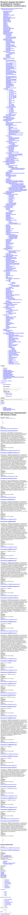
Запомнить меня (8, 393)
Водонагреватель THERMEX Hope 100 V (9, 621)
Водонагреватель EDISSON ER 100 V (8, 499)
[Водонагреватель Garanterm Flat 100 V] (9, 784)
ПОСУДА (5, 379)
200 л (6, 894)
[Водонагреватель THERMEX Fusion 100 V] (9, 630)
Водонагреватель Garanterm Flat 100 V (8, 786)
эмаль (6, 905)
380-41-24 (10, 380)
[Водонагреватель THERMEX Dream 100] (9, 807)
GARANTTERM (7, 883)
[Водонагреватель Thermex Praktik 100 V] (9, 765)
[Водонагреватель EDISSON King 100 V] (9, 692)
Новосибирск (3, 382)
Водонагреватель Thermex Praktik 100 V (9, 767)
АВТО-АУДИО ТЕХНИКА (7, 375)
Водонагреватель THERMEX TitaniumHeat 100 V (10, 452)
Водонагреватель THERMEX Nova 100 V (9, 560)
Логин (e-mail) (6, 388)
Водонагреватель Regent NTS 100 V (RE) (9, 478)
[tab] (14, 877)
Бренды (5, 368)
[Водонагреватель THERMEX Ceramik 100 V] (9, 753)
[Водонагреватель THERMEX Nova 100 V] (9, 558)
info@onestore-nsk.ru (7, 856)
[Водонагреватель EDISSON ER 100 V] (8, 497)
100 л (6, 891)
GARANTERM (7, 882)
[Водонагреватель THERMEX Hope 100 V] (9, 619)
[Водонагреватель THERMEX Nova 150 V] (9, 670)
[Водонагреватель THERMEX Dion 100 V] (9, 681)
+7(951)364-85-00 (4, 380)
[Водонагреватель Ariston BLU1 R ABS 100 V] (9, 595)
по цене (7, 417)
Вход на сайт (6, 391)
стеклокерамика (8, 903)
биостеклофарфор (8, 899)
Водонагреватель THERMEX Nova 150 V (9, 672)
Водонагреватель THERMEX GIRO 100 (8, 521)
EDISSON (6, 881)
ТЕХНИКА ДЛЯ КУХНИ (7, 372)
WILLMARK (7, 887)
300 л (6, 895)
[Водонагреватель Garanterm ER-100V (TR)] (9, 428)
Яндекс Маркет (3, 875)
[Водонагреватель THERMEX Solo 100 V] (9, 715)
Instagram (2, 873)
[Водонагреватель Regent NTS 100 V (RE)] (9, 476)
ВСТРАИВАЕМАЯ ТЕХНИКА (8, 371)
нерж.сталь (7, 900)
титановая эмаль (8, 904)
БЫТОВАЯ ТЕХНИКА (7, 370)
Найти (2, 400)
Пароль (4, 390)
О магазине (5, 861)
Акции (5, 369)
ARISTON (6, 879)
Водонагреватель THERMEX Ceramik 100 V (9, 756)
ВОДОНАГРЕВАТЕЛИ (7, 373)
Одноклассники (3, 874)
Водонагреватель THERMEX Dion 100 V (8, 683)
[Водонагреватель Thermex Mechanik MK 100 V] (10, 818)
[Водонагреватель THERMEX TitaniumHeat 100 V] (10, 450)
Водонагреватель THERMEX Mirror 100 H (9, 798)
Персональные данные (7, 863)
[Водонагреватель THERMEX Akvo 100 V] (9, 658)
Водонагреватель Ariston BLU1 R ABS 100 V (9, 597)
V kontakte (2, 872)
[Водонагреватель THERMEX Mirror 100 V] (9, 742)
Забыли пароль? (9, 394)
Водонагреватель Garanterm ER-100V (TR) (9, 430)
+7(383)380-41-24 (7, 855)
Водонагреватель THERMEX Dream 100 (8, 809)
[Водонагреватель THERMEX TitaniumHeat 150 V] (10, 584)
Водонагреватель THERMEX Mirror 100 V (9, 744)
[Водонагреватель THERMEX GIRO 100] (9, 519)
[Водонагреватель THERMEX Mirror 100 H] (9, 795)
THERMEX (7, 886)
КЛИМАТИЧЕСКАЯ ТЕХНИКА (8, 376)
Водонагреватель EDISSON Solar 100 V (8, 706)
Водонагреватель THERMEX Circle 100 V (9, 549)
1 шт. (6, 909)
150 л (6, 892)
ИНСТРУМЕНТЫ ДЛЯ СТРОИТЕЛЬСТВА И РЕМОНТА (13, 377)
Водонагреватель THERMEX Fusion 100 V (9, 633)
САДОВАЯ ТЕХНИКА (7, 378)
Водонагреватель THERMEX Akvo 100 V (9, 660)
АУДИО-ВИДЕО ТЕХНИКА (8, 374)
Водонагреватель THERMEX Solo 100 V (8, 717)
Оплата (4, 862)
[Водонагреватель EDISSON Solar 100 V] (9, 704)
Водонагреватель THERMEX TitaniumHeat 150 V (10, 586)
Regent (6, 885)
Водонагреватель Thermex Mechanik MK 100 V (10, 820)
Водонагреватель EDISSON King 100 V (8, 695)
